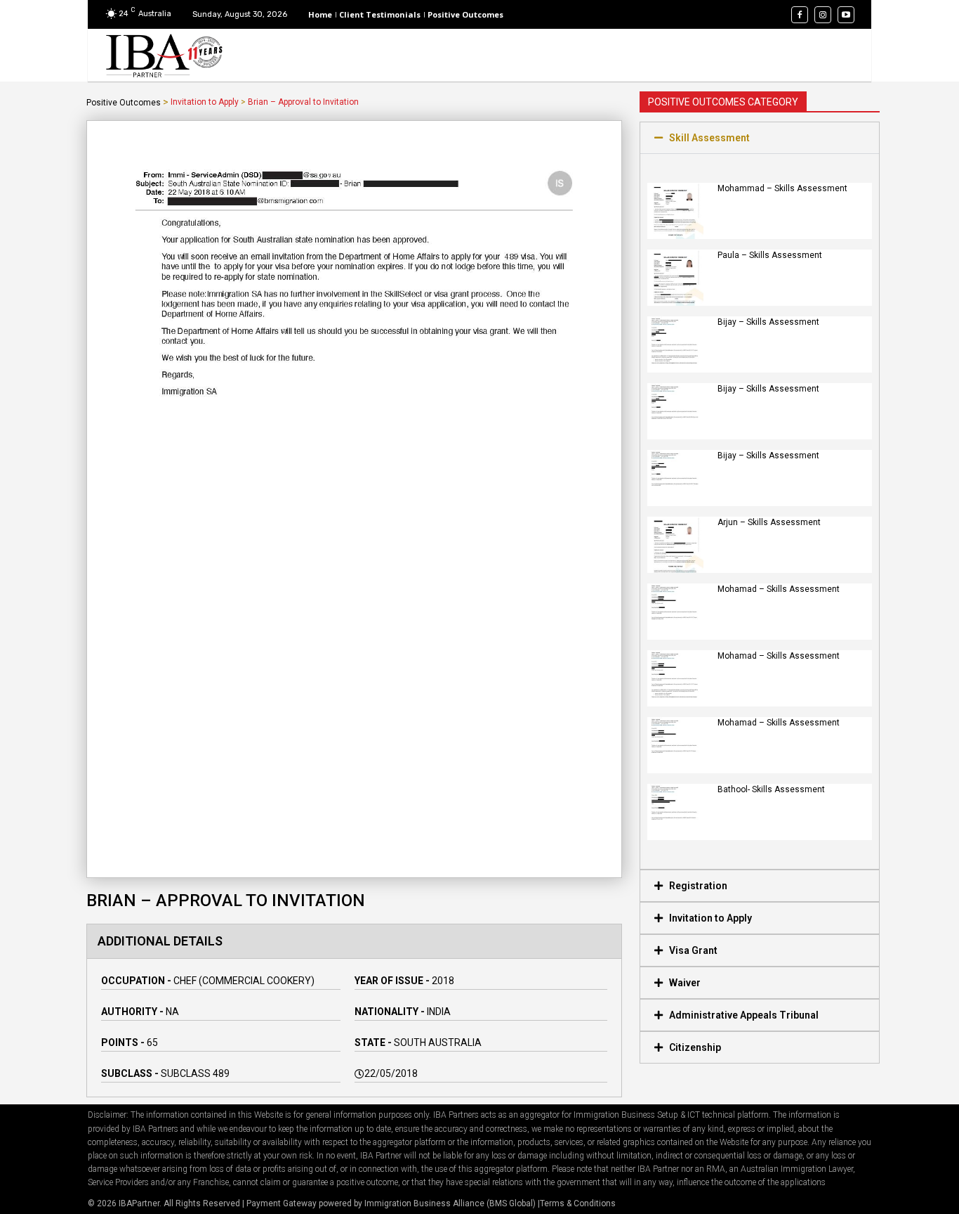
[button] (759, 137)
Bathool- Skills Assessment (771, 789)
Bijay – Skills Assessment (768, 322)
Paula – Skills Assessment (769, 255)
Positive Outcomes (123, 103)
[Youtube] (846, 14)
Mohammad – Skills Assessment (782, 188)
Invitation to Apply (205, 102)
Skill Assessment (709, 137)
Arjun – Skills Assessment (769, 522)
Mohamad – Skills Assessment (778, 589)
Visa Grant (693, 950)
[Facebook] (799, 14)
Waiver (685, 982)
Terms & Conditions (578, 1203)
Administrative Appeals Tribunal (744, 1015)
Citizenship (695, 1047)
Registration (698, 885)
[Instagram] (822, 14)
